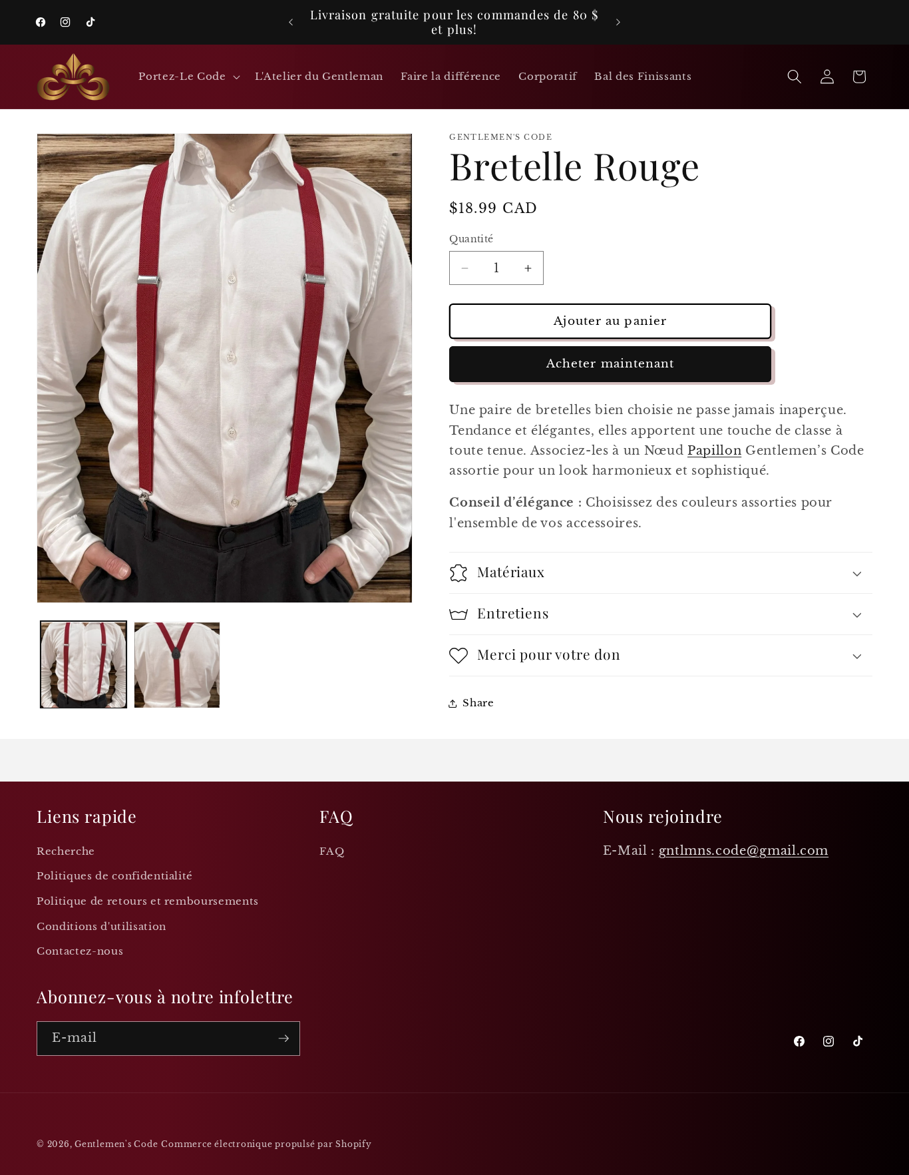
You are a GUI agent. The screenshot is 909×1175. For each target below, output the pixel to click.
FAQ (331, 851)
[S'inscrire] (283, 1038)
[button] (188, 76)
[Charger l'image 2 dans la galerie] (177, 665)
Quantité (471, 240)
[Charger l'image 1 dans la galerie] (84, 665)
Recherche (66, 851)
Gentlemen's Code (116, 1144)
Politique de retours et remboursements (148, 901)
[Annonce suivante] (618, 23)
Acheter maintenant (610, 364)
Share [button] (478, 703)
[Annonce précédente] (290, 23)
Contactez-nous (80, 951)
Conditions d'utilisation (101, 926)
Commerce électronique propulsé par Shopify (266, 1144)
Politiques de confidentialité (115, 875)
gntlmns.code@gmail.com (744, 850)
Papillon (714, 451)
